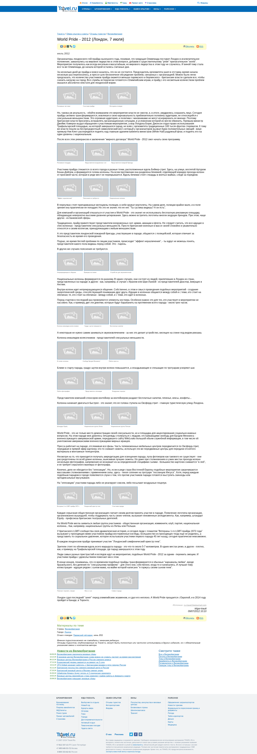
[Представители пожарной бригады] (124, 160)
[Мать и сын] (98, 588)
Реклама (119, 734)
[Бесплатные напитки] (123, 323)
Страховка (60, 719)
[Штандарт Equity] (70, 424)
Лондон (68, 632)
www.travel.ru (138, 745)
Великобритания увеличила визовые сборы (76, 654)
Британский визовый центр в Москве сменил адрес (80, 670)
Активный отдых (88, 723)
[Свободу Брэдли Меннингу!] (95, 358)
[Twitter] (74, 45)
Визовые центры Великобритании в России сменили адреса (84, 660)
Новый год (85, 705)
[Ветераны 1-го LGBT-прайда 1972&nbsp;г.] (70, 503)
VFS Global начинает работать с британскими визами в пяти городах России (91, 665)
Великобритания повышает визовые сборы (76, 678)
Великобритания (115, 34)
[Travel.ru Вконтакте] (140, 734)
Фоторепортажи (113, 705)
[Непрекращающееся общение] (70, 270)
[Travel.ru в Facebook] (136, 734)
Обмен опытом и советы (77, 34)
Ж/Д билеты (61, 710)
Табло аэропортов (175, 716)
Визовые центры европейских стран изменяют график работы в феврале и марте (93, 676)
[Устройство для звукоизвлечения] (121, 270)
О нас (109, 734)
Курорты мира (87, 708)
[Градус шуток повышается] (96, 323)
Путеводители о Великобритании (173, 663)
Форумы (204, 3)
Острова (84, 711)
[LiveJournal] (71, 45)
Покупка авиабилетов (65, 707)
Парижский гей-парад (83, 635)
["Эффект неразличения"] (69, 195)
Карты (170, 722)
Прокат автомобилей (65, 716)
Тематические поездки (90, 726)
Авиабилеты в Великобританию (173, 661)
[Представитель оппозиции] (98, 388)
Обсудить (189, 46)
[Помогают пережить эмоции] (70, 588)
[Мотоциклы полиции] (123, 103)
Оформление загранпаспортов (181, 702)
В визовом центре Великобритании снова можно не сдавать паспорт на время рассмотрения (99, 657)
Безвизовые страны (139, 707)
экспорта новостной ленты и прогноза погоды (123, 752)
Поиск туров (61, 713)
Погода (171, 713)
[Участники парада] (125, 503)
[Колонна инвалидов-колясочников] (70, 323)
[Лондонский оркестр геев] (97, 503)
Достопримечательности (91, 720)
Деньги (171, 719)
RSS (201, 46)
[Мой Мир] (67, 45)
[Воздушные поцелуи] (125, 388)
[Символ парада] (125, 588)
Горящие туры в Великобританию (174, 665)
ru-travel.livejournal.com (195, 605)
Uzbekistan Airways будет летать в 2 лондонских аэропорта (84, 673)
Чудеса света (87, 728)
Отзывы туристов (98, 34)
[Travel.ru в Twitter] (131, 734)
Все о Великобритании (169, 654)
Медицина (172, 725)
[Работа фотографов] (70, 388)
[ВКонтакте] (61, 45)
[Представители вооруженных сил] (97, 160)
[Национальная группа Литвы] (97, 424)
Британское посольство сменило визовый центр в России (83, 668)
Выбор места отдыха (90, 702)
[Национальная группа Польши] (124, 424)
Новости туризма (175, 705)
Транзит (134, 713)
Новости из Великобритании (76, 650)
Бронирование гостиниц (62, 703)
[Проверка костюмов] (96, 270)
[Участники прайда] (95, 103)
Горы (83, 714)
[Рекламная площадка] (70, 160)
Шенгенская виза (138, 710)
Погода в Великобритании (170, 656)
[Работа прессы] (122, 358)
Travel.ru (61, 34)
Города (84, 717)
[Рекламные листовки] (69, 103)
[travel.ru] (67, 9)
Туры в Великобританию (170, 659)
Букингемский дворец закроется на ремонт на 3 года (81, 662)
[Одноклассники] (64, 45)
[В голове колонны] (69, 358)
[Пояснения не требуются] (96, 195)
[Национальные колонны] (123, 195)
